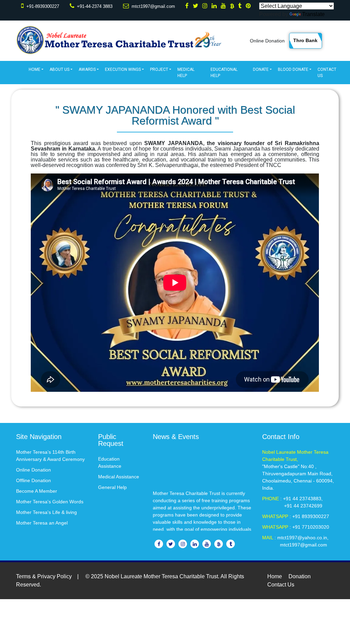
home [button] (34, 69)
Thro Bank (305, 40)
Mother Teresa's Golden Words (49, 501)
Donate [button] (261, 69)
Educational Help (224, 72)
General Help (112, 487)
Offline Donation (33, 480)
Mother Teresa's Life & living (46, 512)
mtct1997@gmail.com (153, 6)
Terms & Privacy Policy (44, 576)
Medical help (185, 72)
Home (274, 576)
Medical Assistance (118, 476)
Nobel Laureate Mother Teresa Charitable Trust (161, 576)
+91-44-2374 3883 (94, 6)
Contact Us (327, 72)
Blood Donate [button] (293, 69)
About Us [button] (59, 69)
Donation (299, 576)
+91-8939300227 (42, 6)
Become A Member (36, 491)
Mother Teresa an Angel (42, 523)
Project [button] (159, 69)
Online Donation (267, 40)
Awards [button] (87, 69)
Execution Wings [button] (123, 69)
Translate (313, 14)
